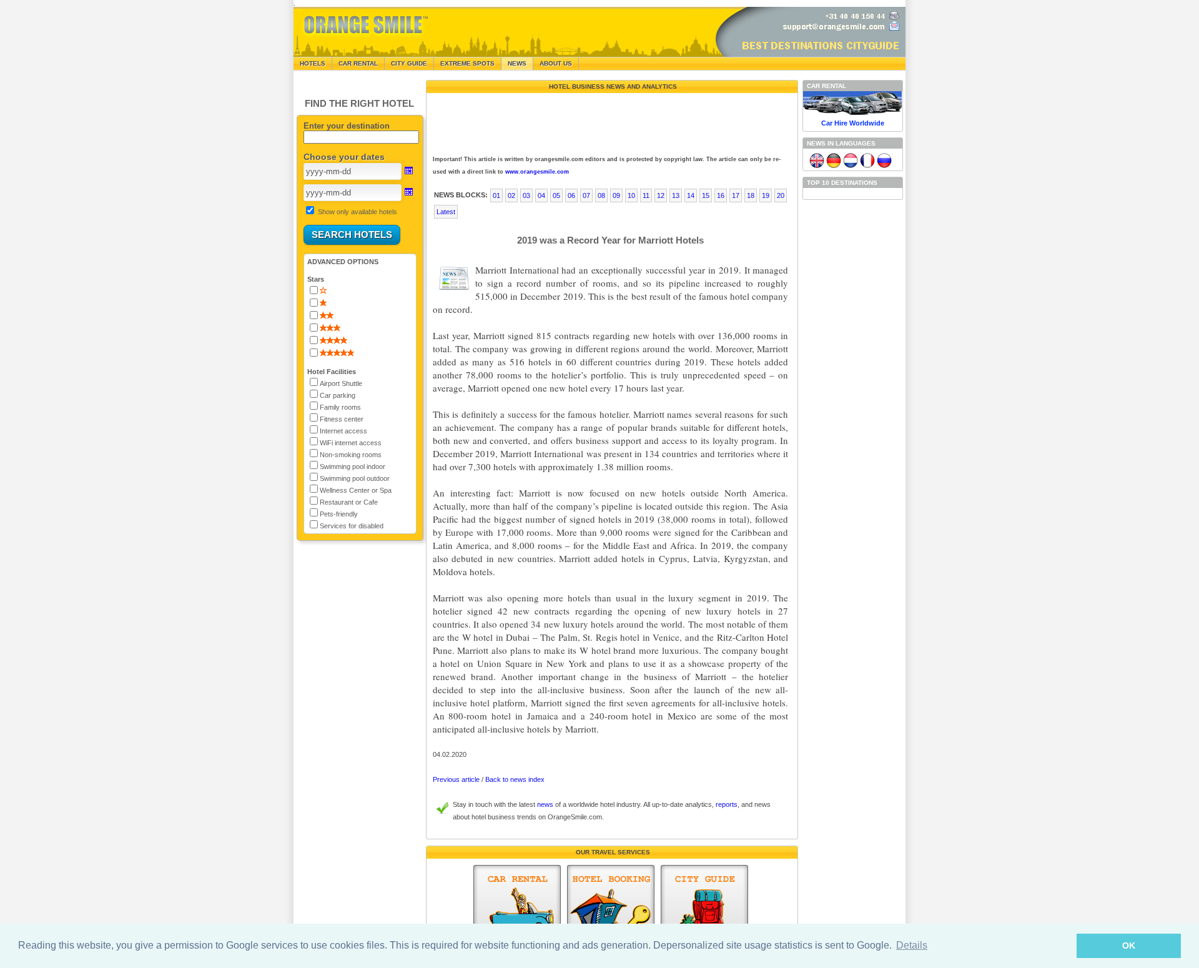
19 (765, 195)
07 (586, 195)
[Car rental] (517, 910)
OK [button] (1128, 946)
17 (735, 195)
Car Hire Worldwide (852, 123)
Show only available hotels (357, 211)
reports (727, 804)
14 (690, 195)
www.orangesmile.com (537, 172)
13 (675, 195)
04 (541, 195)
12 (660, 195)
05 (556, 195)
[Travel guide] (704, 910)
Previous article (456, 779)
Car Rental (358, 63)
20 (780, 195)
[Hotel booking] (610, 910)
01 (496, 195)
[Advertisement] (611, 121)
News (517, 63)
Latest (446, 211)
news (545, 804)
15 (705, 195)
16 (720, 195)
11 (646, 195)
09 (616, 195)
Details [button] (911, 945)
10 (631, 195)
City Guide (409, 63)
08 (601, 195)
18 (750, 195)
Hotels (312, 63)
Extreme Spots (467, 63)
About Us (556, 63)
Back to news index (515, 779)
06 (571, 195)
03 (526, 195)
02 (511, 195)
